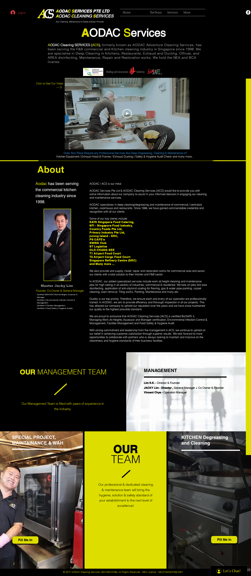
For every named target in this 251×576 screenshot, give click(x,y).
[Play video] (127, 113)
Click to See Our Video (49, 83)
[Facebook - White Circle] (248, 12)
